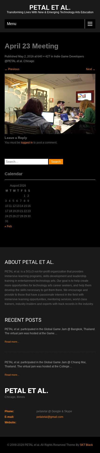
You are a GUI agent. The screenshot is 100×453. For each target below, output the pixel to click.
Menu (11, 24)
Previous (12, 69)
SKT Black (86, 445)
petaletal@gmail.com (50, 417)
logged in (27, 142)
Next (90, 69)
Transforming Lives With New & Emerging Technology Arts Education (50, 9)
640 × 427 (43, 56)
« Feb (8, 226)
